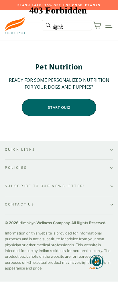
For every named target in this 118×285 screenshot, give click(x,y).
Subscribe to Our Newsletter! (45, 186)
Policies (16, 168)
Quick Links (20, 150)
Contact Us (19, 204)
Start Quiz (59, 107)
